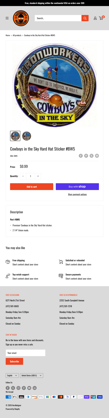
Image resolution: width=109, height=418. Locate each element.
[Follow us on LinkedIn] (35, 388)
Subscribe (14, 361)
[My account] (95, 18)
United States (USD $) (29, 375)
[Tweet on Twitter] (92, 155)
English (9, 375)
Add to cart (32, 186)
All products (17, 35)
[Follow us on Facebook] (8, 388)
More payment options (77, 194)
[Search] (85, 18)
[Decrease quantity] (23, 176)
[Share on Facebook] (81, 155)
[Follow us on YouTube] (29, 388)
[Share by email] (97, 155)
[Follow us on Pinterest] (24, 388)
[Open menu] (7, 18)
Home (8, 35)
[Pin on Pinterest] (86, 155)
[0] (101, 18)
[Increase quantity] (38, 176)
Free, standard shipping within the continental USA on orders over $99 (54, 3)
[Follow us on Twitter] (13, 388)
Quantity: (14, 176)
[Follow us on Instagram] (18, 388)
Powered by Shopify (13, 408)
